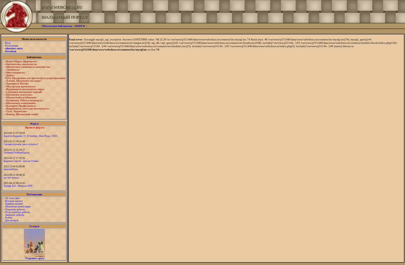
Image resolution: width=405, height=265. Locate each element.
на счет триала (11, 177)
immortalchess (11, 169)
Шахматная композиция (18, 206)
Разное (8, 217)
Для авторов (11, 220)
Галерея (34, 226)
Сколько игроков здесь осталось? (21, 144)
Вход (8, 42)
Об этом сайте (12, 198)
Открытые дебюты (15, 209)
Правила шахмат (14, 203)
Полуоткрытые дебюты (17, 212)
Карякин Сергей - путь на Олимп (21, 161)
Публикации (34, 194)
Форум (34, 123)
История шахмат (14, 201)
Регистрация (11, 45)
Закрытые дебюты (14, 214)
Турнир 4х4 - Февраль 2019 (18, 185)
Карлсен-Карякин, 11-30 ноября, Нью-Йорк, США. (31, 135)
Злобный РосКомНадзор (17, 152)
